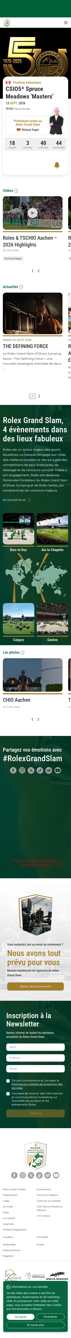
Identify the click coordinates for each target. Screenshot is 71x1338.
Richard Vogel (13, 258)
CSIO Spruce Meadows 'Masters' (49, 1208)
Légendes (8, 1223)
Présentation (10, 1195)
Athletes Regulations (15, 1229)
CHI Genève (43, 1215)
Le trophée (9, 1218)
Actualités (10, 286)
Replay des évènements (35, 986)
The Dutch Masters (47, 1195)
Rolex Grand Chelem (14, 1189)
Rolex (6, 1212)
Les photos (11, 652)
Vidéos (8, 190)
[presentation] (32, 271)
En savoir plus (14, 500)
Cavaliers (8, 1237)
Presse (40, 1244)
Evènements (44, 1189)
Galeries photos (11, 1250)
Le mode (8, 1206)
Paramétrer (50, 1316)
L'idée (6, 1200)
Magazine (8, 1255)
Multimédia (9, 1244)
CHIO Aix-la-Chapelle (49, 1200)
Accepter (20, 1316)
